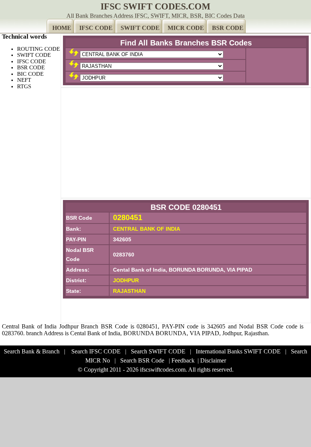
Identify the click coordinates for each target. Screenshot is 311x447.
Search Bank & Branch (32, 351)
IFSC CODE (96, 28)
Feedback (183, 360)
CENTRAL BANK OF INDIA (146, 229)
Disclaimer (213, 360)
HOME (61, 28)
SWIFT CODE (140, 28)
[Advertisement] (186, 143)
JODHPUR (126, 280)
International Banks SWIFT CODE (238, 351)
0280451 (127, 217)
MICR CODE (186, 28)
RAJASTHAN (129, 291)
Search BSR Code (142, 360)
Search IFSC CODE (96, 351)
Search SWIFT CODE (158, 351)
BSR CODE (227, 28)
